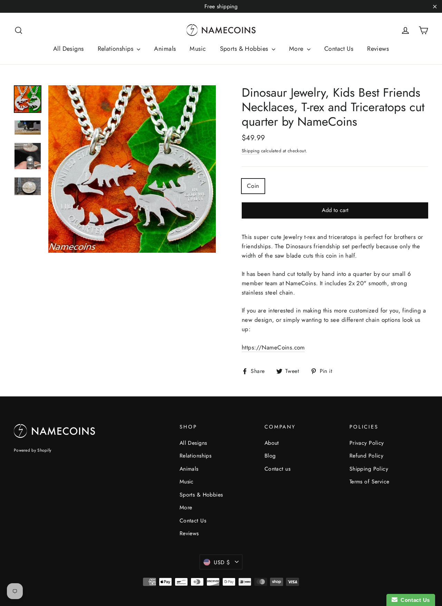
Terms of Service (369, 481)
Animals (165, 48)
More (297, 48)
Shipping (250, 150)
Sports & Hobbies (245, 48)
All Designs (68, 48)
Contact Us (338, 48)
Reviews (378, 48)
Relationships (116, 48)
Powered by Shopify (32, 450)
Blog (270, 456)
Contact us (277, 469)
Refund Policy (366, 456)
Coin (253, 186)
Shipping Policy (368, 469)
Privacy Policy (366, 443)
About (272, 443)
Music (198, 48)
